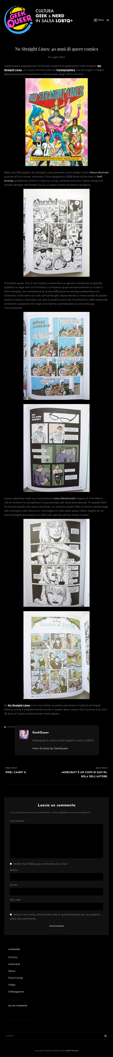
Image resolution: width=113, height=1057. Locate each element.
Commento (18, 820)
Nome (14, 870)
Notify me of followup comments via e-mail (40, 863)
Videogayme (16, 991)
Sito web (15, 899)
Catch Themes (71, 1050)
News (11, 971)
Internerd (14, 964)
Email (14, 884)
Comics (11, 726)
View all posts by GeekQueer (50, 748)
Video (11, 984)
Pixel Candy (15, 977)
